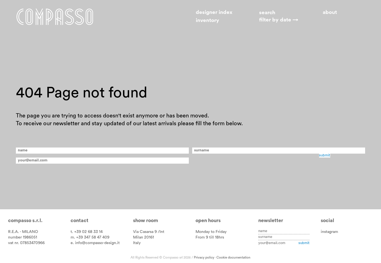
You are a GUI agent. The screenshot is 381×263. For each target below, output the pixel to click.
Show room (145, 220)
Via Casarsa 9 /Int (148, 232)
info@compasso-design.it (97, 243)
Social (327, 220)
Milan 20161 (143, 237)
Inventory (207, 20)
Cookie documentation (233, 257)
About (330, 12)
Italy (137, 243)
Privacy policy (204, 257)
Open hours (208, 220)
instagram (329, 232)
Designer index (214, 12)
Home (55, 16)
